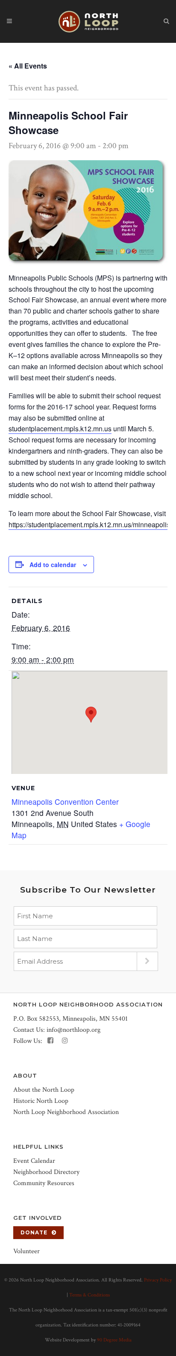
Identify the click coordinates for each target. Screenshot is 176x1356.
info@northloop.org (73, 1029)
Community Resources (43, 1183)
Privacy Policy (158, 1280)
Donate (34, 1232)
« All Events (28, 66)
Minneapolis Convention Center (65, 801)
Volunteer (26, 1251)
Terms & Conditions (89, 1295)
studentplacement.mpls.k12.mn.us (60, 428)
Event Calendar (34, 1160)
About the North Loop (43, 1089)
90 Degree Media (114, 1340)
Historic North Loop (40, 1100)
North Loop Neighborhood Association (66, 1112)
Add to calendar (52, 564)
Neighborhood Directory (46, 1172)
